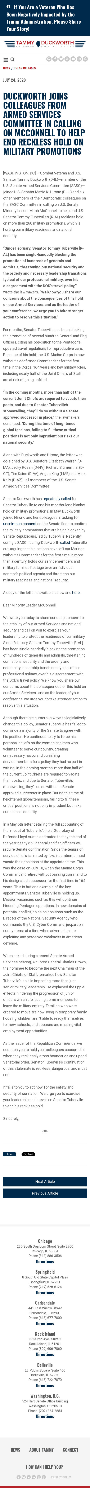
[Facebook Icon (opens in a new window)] (55, 59)
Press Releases (25, 68)
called (66, 498)
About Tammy (41, 1450)
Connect (70, 1450)
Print (9, 1154)
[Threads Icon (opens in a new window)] (85, 59)
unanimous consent (19, 524)
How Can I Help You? (44, 1467)
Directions (45, 1261)
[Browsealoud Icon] (48, 59)
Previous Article (45, 1193)
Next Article (45, 1181)
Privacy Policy (61, 1477)
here (76, 592)
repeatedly (51, 498)
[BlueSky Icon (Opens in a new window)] (61, 59)
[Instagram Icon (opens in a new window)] (79, 59)
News (6, 68)
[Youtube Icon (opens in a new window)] (73, 59)
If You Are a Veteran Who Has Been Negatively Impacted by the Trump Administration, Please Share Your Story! (43, 17)
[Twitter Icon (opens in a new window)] (67, 59)
